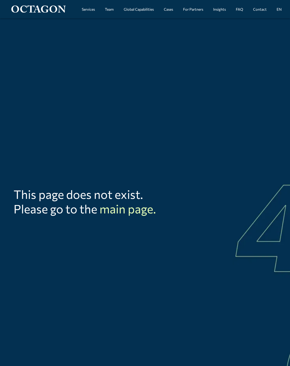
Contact (260, 9)
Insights (219, 9)
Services (88, 9)
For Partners (193, 9)
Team (109, 9)
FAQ (239, 9)
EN (279, 9)
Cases (168, 9)
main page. (127, 208)
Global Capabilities (139, 9)
